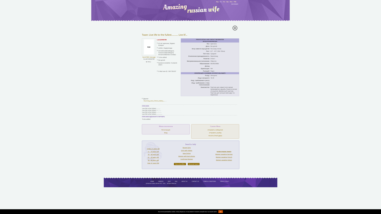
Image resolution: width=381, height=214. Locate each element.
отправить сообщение (215, 130)
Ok (220, 211)
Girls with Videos (186, 150)
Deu (231, 2)
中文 (235, 2)
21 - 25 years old (153, 152)
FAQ (176, 181)
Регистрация (165, 130)
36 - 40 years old (153, 160)
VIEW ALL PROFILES (180, 164)
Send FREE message (149, 57)
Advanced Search (194, 164)
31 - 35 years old (153, 157)
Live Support (234, 4)
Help (169, 181)
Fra (224, 2)
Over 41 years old (153, 163)
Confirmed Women (186, 159)
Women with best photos (186, 156)
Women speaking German (224, 154)
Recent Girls (187, 148)
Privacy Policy (224, 181)
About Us (184, 181)
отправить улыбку (215, 133)
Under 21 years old (153, 149)
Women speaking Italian (224, 160)
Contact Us (195, 181)
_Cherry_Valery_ (158, 101)
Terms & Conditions (209, 181)
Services (161, 181)
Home (152, 181)
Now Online (187, 153)
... (164, 101)
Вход (165, 133)
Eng (217, 2)
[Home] (191, 8)
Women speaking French (224, 157)
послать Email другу (215, 136)
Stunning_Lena (148, 101)
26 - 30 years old (153, 154)
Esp (227, 2)
